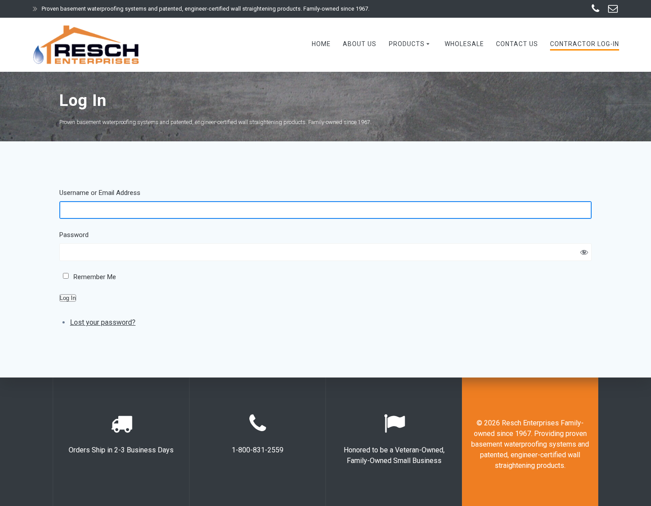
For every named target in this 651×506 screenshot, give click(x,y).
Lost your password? (103, 322)
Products (407, 43)
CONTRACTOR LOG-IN (584, 43)
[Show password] (584, 252)
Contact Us (517, 43)
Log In (68, 298)
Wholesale (464, 43)
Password (74, 235)
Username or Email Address (99, 193)
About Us (359, 43)
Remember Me (95, 277)
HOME (321, 43)
